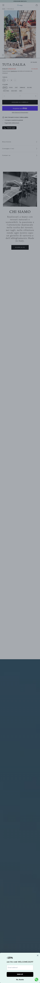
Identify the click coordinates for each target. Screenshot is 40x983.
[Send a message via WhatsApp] (36, 979)
